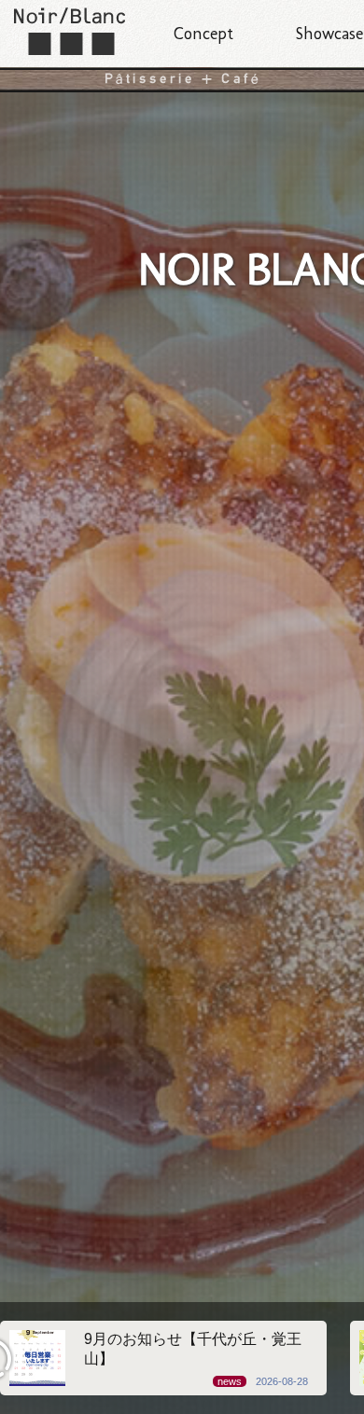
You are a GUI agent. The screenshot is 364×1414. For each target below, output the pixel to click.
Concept (203, 33)
